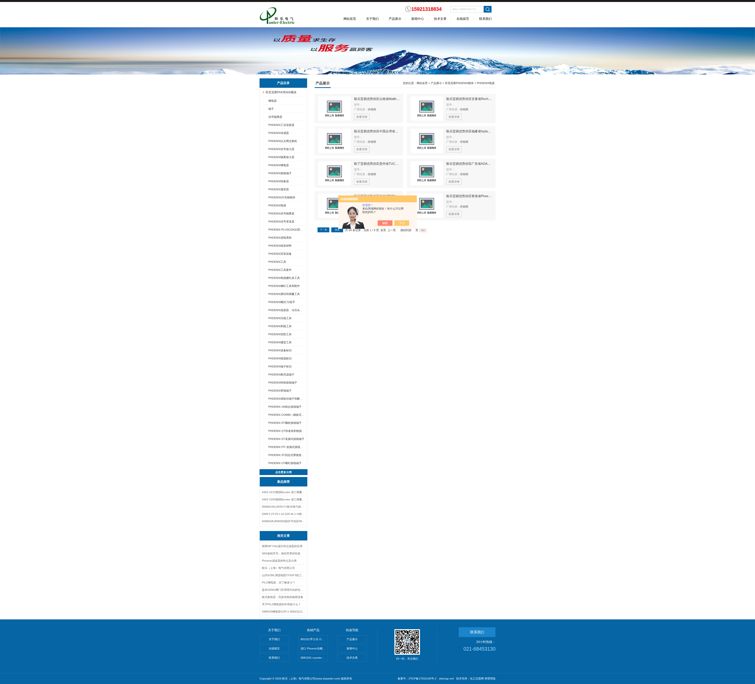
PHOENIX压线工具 (280, 318)
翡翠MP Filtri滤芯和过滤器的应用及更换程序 (283, 546)
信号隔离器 (275, 116)
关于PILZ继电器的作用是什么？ (281, 604)
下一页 (323, 229)
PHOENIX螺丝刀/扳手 (281, 302)
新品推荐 (283, 481)
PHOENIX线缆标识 (280, 358)
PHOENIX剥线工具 (280, 326)
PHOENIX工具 (277, 261)
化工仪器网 (477, 678)
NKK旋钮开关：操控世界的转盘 (281, 553)
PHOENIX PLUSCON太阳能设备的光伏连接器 (286, 229)
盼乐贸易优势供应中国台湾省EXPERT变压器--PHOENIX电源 (377, 131)
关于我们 (372, 18)
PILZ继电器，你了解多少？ (278, 582)
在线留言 (463, 18)
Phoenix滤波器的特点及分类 (279, 560)
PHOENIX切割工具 (280, 334)
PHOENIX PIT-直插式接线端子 (286, 447)
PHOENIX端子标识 (280, 366)
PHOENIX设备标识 (280, 350)
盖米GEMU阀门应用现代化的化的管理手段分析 (283, 589)
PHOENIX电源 (277, 205)
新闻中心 (417, 18)
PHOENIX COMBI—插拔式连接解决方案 (286, 414)
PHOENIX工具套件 (280, 269)
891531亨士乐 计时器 (314, 639)
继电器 (272, 100)
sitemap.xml (446, 678)
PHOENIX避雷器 (278, 189)
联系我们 (485, 18)
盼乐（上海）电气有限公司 (278, 568)
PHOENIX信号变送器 (281, 221)
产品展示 (395, 18)
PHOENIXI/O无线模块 (281, 197)
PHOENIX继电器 (278, 165)
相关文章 (283, 535)
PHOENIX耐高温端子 (281, 374)
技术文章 (440, 18)
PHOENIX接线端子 (280, 173)
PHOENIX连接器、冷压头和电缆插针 (286, 310)
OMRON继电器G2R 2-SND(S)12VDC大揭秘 (283, 611)
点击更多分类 (283, 472)
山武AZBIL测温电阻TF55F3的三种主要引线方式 (283, 575)
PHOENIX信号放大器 (281, 149)
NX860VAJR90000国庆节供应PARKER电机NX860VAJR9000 (283, 521)
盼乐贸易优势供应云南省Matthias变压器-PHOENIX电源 (377, 99)
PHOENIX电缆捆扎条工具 (284, 277)
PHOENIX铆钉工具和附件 (284, 286)
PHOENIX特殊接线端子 (282, 382)
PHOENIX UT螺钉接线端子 (285, 463)
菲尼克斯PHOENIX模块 (280, 92)
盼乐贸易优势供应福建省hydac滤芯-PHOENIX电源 (469, 131)
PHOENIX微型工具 (280, 342)
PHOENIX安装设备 (280, 253)
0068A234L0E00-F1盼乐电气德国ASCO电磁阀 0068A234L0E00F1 (283, 506)
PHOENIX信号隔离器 (281, 213)
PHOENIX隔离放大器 (281, 157)
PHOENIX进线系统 (280, 237)
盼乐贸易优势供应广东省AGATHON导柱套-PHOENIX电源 (469, 163)
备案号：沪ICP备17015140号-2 (417, 678)
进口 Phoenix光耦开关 (314, 648)
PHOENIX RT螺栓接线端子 (285, 422)
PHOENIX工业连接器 (281, 124)
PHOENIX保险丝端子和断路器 (286, 398)
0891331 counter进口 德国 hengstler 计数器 (314, 657)
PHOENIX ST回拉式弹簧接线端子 (286, 455)
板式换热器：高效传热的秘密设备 (282, 597)
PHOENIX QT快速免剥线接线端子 (286, 430)
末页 (337, 229)
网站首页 (349, 18)
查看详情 (361, 116)
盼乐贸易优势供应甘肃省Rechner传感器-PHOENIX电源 (469, 99)
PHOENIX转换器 (278, 181)
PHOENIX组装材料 (280, 245)
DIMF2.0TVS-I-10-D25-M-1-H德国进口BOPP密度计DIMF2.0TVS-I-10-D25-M (283, 514)
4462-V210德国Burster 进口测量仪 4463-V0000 (283, 492)
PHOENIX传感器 (278, 133)
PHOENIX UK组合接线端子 (285, 406)
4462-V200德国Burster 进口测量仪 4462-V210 (283, 499)
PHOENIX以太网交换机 (282, 141)
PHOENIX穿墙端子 (280, 390)
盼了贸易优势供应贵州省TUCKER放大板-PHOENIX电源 (377, 163)
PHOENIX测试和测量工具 (284, 294)
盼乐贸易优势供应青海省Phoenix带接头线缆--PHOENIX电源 (469, 196)
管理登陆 (489, 678)
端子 (271, 108)
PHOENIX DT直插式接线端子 (286, 438)
